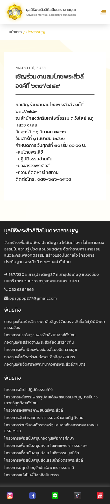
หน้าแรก (15, 32)
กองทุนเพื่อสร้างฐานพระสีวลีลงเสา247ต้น (39, 342)
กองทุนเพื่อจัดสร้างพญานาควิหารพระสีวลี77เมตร (44, 364)
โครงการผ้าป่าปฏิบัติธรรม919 (28, 390)
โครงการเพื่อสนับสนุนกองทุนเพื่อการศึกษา (39, 438)
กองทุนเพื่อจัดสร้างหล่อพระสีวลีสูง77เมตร (39, 357)
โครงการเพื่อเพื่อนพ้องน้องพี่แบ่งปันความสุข (40, 350)
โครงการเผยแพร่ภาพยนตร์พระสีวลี (33, 410)
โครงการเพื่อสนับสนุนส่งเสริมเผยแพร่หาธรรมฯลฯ (45, 446)
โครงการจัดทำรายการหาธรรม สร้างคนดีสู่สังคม (43, 418)
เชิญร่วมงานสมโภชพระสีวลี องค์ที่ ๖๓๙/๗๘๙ (50, 81)
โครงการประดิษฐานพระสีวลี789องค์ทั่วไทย (40, 335)
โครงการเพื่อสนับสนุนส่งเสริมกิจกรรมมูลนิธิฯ (41, 453)
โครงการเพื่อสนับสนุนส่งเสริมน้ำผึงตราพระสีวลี (43, 460)
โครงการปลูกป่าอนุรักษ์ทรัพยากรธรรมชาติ (39, 468)
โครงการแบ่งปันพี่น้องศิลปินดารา (31, 475)
